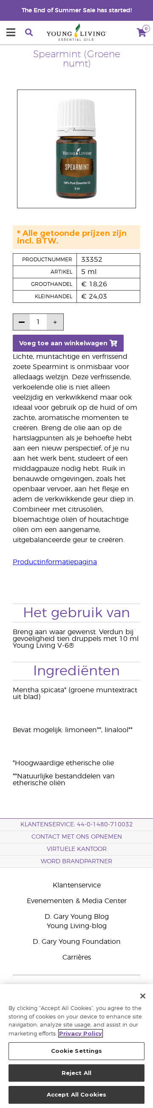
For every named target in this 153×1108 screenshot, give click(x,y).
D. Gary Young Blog (77, 916)
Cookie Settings (76, 1050)
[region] (76, 1046)
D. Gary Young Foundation (77, 941)
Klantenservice (77, 885)
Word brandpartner (76, 862)
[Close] (142, 996)
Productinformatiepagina (55, 562)
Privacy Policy (80, 1033)
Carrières (76, 957)
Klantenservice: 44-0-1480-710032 (76, 825)
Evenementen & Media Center (77, 901)
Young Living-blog (77, 926)
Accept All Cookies (76, 1094)
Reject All (76, 1072)
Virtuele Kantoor (77, 849)
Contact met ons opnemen (76, 837)
